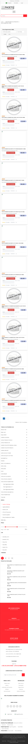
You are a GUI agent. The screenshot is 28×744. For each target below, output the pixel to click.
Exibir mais (3, 520)
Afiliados (7, 689)
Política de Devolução (14, 742)
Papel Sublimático (5, 728)
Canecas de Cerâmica (18, 722)
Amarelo (6, 539)
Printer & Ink (5, 509)
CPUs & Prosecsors (7, 512)
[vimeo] (20, 706)
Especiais (21, 689)
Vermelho (6, 536)
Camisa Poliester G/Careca (6, 440)
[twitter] (8, 706)
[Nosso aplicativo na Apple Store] (9, 715)
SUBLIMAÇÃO (4, 473)
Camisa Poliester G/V (5, 442)
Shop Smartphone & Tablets (9, 517)
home (2, 21)
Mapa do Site (21, 687)
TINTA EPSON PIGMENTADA (7, 481)
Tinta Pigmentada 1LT (8, 486)
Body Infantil (3, 434)
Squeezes (4, 724)
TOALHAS (3, 497)
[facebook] (11, 706)
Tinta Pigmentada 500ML (8, 489)
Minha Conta (7, 683)
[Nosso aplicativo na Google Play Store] (19, 715)
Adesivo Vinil (3, 429)
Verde (5, 547)
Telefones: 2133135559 (14, 1)
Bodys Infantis (10, 724)
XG (12, 558)
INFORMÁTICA (4, 458)
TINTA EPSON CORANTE (6, 479)
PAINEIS (2, 460)
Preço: (2, 529)
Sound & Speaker (6, 514)
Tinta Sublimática (18, 730)
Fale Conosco (21, 683)
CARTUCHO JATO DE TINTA (7, 455)
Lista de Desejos (7, 691)
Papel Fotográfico (12, 726)
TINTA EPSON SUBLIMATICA (7, 492)
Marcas (7, 685)
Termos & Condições (21, 741)
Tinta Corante (10, 730)
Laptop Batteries (6, 507)
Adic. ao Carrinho (10, 152)
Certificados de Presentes (7, 687)
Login (22, 3)
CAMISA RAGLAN (4, 450)
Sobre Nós (4, 741)
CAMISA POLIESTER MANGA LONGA (9, 445)
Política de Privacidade (11, 741)
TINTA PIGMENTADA (5, 494)
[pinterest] (14, 706)
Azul (5, 544)
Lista (9, 34)
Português (9, 3)
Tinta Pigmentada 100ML (8, 484)
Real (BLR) (16, 3)
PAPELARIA (3, 468)
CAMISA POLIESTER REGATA (7, 447)
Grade (5, 34)
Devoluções (21, 685)
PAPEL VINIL (3, 466)
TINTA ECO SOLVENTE (6, 476)
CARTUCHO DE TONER (6, 453)
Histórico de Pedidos (21, 691)
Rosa (5, 549)
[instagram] (17, 706)
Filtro (26, 529)
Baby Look (3, 432)
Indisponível (10, 58)
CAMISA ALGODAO (5, 437)
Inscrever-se (23, 674)
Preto (5, 542)
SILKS (2, 471)
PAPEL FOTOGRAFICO (5, 463)
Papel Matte (20, 726)
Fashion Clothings (6, 504)
